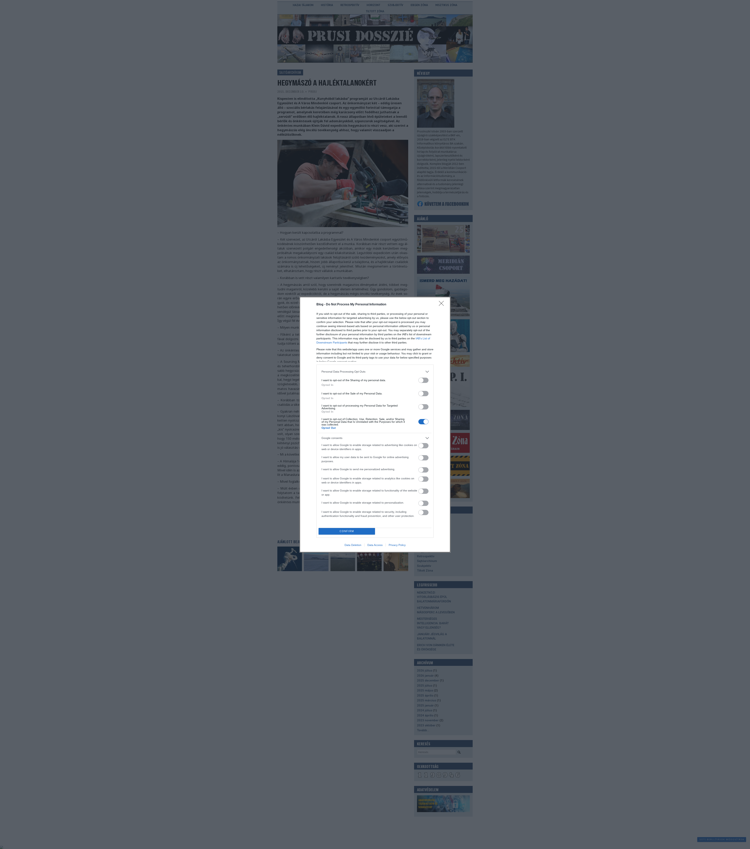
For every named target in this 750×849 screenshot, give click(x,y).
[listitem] (375, 372)
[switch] (423, 380)
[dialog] (375, 424)
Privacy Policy (397, 545)
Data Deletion (353, 545)
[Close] (442, 304)
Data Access (375, 545)
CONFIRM (347, 531)
